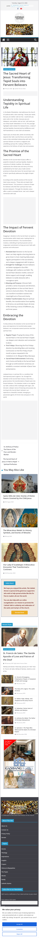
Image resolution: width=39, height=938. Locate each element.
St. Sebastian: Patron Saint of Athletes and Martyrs (20, 7)
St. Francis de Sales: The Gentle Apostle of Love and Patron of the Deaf (19, 656)
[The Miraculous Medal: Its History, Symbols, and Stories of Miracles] (19, 510)
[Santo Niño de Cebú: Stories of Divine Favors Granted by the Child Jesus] (19, 475)
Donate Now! (19, 613)
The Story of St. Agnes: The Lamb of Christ (25, 690)
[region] (19, 922)
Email (3, 906)
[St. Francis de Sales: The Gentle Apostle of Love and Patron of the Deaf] (19, 637)
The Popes (4, 872)
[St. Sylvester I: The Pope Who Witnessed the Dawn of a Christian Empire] (7, 731)
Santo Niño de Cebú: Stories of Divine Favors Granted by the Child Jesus (19, 497)
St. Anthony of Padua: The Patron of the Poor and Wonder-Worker (11, 451)
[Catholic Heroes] (3, 40)
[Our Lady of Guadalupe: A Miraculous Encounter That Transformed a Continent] (19, 544)
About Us (4, 826)
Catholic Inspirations (9, 69)
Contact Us (4, 830)
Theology (4, 853)
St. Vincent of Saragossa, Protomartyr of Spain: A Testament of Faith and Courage (25, 679)
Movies (3, 876)
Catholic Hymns (6, 883)
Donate (3, 837)
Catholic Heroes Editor (20, 88)
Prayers (3, 864)
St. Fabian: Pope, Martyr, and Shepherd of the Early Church (24, 699)
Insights (3, 860)
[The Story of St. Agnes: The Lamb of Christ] (7, 691)
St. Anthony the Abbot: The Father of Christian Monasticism (25, 719)
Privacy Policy (5, 834)
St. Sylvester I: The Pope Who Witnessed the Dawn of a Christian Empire (25, 730)
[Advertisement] (21, 93)
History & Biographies (9, 649)
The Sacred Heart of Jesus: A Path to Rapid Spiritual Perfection (9, 461)
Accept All (19, 924)
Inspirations (5, 856)
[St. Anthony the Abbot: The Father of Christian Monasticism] (7, 720)
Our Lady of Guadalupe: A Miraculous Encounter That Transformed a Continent (19, 567)
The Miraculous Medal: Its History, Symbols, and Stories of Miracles (17, 531)
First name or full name (8, 900)
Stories (3, 849)
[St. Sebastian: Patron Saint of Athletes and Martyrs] (7, 710)
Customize (19, 929)
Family (3, 879)
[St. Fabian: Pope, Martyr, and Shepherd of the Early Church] (7, 701)
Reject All (19, 934)
